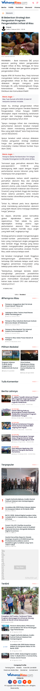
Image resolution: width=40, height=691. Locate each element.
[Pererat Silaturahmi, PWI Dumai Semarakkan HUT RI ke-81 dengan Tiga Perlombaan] (5, 628)
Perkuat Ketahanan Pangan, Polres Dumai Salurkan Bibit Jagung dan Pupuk (23, 426)
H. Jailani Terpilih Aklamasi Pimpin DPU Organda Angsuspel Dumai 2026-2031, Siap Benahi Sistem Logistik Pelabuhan (25, 399)
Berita (3, 7)
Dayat (8, 27)
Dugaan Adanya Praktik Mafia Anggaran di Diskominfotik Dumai (10, 365)
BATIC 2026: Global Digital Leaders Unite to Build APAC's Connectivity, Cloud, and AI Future (21, 517)
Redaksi (19, 668)
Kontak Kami (33, 670)
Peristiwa (19, 7)
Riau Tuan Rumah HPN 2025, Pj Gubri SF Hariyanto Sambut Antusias (17, 100)
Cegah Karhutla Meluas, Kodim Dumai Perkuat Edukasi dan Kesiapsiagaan (20, 500)
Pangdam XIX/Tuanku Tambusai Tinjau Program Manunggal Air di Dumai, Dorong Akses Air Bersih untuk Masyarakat (17, 618)
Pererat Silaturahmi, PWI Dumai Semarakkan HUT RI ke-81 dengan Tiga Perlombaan (23, 628)
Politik (11, 7)
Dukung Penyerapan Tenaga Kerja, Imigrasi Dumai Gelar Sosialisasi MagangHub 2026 (23, 438)
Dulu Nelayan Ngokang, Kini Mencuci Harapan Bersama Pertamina (22, 450)
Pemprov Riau (8, 288)
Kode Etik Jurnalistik (29, 668)
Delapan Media (24, 688)
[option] (10, 361)
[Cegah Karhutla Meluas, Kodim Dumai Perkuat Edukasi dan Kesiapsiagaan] (20, 481)
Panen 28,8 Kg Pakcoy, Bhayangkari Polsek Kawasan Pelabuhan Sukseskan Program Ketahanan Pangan (24, 413)
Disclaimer (23, 670)
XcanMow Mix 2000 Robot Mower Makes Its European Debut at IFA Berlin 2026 (20, 508)
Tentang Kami (10, 668)
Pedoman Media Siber (11, 670)
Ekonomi (28, 7)
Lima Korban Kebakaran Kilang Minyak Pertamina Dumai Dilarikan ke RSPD (27, 366)
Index (34, 298)
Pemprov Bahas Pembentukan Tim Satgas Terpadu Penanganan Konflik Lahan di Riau (18, 158)
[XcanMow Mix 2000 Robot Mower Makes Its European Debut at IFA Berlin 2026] (5, 647)
